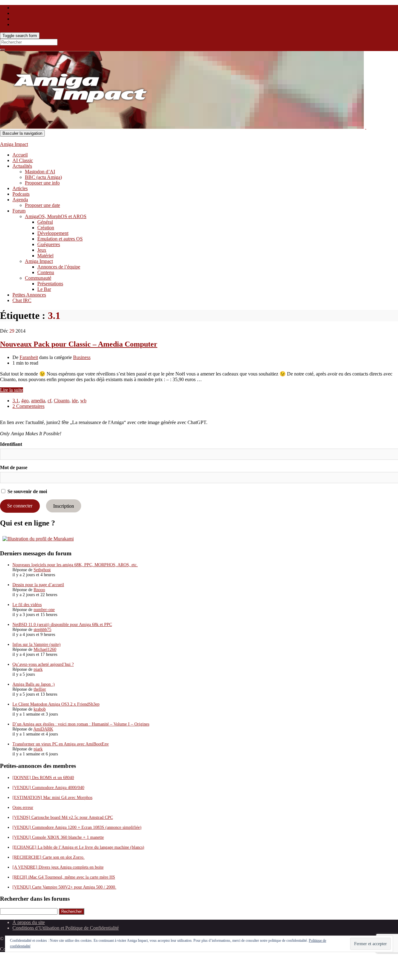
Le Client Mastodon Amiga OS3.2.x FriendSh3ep (56, 704)
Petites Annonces (29, 294)
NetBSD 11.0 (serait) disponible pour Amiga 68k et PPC (62, 624)
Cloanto (61, 400)
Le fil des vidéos (27, 604)
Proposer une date (42, 205)
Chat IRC (21, 300)
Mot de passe (13, 467)
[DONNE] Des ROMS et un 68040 (43, 777)
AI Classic (22, 160)
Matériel (45, 255)
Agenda (20, 199)
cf (49, 400)
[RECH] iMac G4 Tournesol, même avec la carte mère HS (63, 877)
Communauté (38, 278)
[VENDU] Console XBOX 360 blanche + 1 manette (58, 837)
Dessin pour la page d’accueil (38, 584)
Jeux (41, 250)
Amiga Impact (14, 144)
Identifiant (11, 444)
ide (75, 400)
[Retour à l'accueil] (365, 127)
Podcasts (21, 194)
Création (45, 227)
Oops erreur (22, 807)
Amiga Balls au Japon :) (33, 684)
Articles (20, 188)
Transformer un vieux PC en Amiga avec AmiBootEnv (60, 744)
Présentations (50, 283)
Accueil (20, 154)
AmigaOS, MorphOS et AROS (55, 216)
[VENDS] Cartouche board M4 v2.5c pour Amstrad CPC (62, 817)
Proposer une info (42, 182)
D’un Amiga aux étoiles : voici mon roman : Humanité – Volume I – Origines (80, 724)
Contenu (45, 272)
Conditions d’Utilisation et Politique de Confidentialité (65, 928)
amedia (38, 400)
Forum (18, 210)
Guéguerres (48, 244)
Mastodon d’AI (40, 171)
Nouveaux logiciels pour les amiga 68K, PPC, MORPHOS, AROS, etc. (75, 565)
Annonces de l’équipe (58, 266)
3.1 (15, 400)
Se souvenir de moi (26, 491)
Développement (52, 233)
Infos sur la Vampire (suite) (36, 644)
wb (83, 400)
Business (81, 357)
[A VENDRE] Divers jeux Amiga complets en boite (58, 867)
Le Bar (44, 289)
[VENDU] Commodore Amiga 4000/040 (48, 787)
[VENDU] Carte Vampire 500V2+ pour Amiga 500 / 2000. (64, 887)
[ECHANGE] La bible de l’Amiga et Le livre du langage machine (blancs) (78, 847)
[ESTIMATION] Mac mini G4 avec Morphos (52, 797)
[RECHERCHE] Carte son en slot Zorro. (48, 857)
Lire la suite (11, 390)
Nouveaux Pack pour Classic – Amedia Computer (78, 344)
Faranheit (29, 357)
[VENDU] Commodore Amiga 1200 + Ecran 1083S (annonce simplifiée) (76, 827)
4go (25, 400)
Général (45, 222)
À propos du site (28, 922)
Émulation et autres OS (60, 238)
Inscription (63, 505)
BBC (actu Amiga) (43, 177)
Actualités (22, 166)
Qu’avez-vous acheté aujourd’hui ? (43, 664)
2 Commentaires (28, 406)
